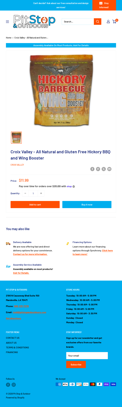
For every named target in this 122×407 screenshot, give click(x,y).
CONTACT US (12, 337)
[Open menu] (7, 21)
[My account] (108, 21)
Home (8, 37)
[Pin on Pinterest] (98, 169)
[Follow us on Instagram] (14, 384)
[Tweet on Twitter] (104, 169)
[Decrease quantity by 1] (25, 193)
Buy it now (87, 204)
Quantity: (15, 193)
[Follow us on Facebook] (8, 384)
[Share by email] (109, 169)
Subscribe (76, 364)
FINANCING (12, 352)
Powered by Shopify (15, 397)
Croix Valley (17, 165)
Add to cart (35, 204)
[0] (114, 21)
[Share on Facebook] (92, 169)
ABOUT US (11, 342)
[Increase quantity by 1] (41, 193)
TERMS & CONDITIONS (17, 347)
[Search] (97, 21)
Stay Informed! (104, 5)
